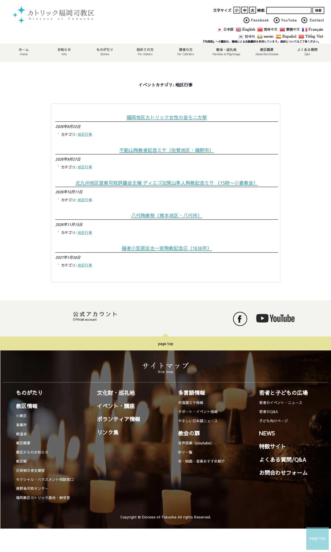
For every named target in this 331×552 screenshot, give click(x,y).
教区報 (21, 461)
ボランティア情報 (118, 419)
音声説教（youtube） (196, 442)
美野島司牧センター (32, 488)
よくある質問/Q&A (282, 459)
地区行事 (85, 134)
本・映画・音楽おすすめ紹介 (201, 461)
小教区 (21, 415)
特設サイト (272, 446)
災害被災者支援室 (30, 470)
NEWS (267, 433)
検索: (261, 10)
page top (165, 343)
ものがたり (104, 49)
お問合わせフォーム (283, 472)
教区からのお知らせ (32, 452)
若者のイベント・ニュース (280, 402)
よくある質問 (307, 49)
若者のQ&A (268, 411)
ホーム (24, 49)
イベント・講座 (116, 406)
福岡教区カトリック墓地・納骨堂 (43, 497)
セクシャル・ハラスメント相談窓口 (45, 479)
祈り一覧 (185, 452)
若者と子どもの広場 (283, 392)
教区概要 (23, 442)
